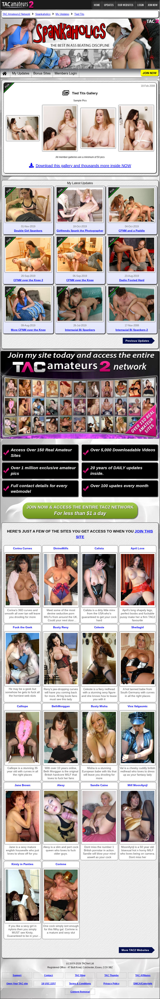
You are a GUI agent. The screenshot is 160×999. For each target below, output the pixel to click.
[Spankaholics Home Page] (5, 73)
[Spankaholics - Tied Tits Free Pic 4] (136, 128)
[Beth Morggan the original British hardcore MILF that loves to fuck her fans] (61, 737)
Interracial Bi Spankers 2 (132, 329)
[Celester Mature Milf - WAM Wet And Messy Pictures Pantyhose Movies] (99, 658)
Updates (109, 5)
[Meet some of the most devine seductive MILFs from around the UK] (61, 579)
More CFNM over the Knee (28, 329)
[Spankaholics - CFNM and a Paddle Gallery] (131, 205)
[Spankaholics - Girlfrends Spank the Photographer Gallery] (80, 205)
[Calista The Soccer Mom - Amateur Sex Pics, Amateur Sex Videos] (99, 579)
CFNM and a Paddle (132, 230)
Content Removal (80, 991)
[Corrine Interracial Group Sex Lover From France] (61, 895)
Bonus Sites (42, 73)
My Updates (20, 73)
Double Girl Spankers (28, 230)
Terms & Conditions (80, 983)
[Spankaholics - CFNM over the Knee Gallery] (80, 254)
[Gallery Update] (66, 93)
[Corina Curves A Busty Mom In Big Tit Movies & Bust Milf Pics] (22, 579)
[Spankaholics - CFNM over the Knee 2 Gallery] (28, 254)
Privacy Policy (111, 983)
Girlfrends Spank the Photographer (80, 230)
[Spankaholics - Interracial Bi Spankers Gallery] (80, 304)
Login (140, 5)
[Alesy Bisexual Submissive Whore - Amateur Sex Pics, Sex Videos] (61, 816)
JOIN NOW (152, 5)
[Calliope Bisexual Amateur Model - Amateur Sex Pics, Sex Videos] (22, 737)
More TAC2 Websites (135, 950)
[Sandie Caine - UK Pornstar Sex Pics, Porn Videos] (99, 816)
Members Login (66, 73)
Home (97, 5)
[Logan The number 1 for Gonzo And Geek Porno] (22, 658)
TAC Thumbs (111, 975)
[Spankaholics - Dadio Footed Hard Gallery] (131, 254)
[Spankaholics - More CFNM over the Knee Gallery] (28, 304)
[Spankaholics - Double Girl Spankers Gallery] (28, 205)
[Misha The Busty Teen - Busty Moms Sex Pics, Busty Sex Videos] (99, 737)
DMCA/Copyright (142, 983)
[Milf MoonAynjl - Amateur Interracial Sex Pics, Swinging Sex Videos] (138, 816)
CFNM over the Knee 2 (28, 280)
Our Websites (125, 5)
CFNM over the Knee (80, 280)
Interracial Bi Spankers (80, 329)
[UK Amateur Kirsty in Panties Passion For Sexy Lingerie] (22, 895)
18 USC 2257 (48, 983)
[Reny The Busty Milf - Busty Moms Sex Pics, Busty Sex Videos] (61, 658)
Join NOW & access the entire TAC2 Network (80, 510)
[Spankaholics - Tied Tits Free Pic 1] (22, 128)
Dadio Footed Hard (131, 280)
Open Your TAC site (17, 983)
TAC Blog (80, 975)
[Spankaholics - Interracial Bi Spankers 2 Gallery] (131, 304)
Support (17, 975)
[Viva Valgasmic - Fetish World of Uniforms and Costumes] (138, 737)
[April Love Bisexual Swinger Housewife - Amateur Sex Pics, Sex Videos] (138, 579)
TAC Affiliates (142, 975)
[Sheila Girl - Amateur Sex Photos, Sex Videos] (138, 658)
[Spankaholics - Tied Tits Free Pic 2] (59, 128)
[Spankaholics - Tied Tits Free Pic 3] (98, 128)
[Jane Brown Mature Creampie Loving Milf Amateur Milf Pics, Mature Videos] (22, 816)
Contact (48, 975)
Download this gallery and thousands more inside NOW (83, 166)
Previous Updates (137, 340)
